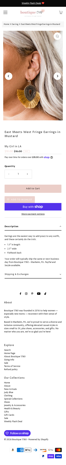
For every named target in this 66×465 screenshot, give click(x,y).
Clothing (8, 395)
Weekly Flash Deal (13, 421)
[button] (33, 227)
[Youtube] (38, 293)
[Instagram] (26, 293)
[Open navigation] (5, 12)
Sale (6, 363)
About (7, 386)
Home (6, 24)
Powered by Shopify (38, 439)
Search (7, 350)
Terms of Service (12, 366)
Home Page (9, 353)
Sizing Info (9, 359)
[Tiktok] (45, 293)
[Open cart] (60, 12)
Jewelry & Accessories (15, 405)
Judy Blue (8, 392)
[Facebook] (20, 293)
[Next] (57, 76)
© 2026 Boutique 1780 (15, 439)
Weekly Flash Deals (31, 3)
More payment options (33, 214)
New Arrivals (10, 389)
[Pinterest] (32, 293)
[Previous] (8, 76)
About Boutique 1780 (15, 356)
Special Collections (13, 399)
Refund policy (11, 369)
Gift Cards (9, 415)
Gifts (6, 411)
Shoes (7, 402)
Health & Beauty (12, 408)
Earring (15, 24)
